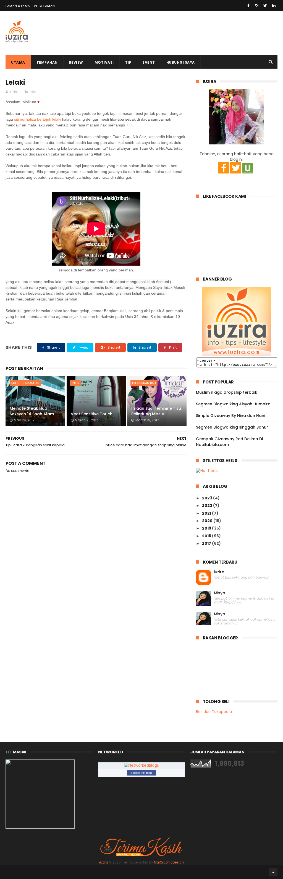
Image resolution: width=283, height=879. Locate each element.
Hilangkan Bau (144, 383)
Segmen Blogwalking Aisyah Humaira (233, 404)
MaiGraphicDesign (169, 862)
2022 (207, 505)
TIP (128, 62)
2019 (207, 528)
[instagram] (256, 5)
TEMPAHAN (47, 62)
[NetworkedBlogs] (141, 765)
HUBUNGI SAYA (180, 62)
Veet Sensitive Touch (91, 414)
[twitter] (265, 5)
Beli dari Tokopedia (214, 711)
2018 (207, 536)
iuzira (219, 572)
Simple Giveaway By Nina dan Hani (230, 415)
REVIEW (76, 62)
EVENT (149, 62)
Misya (219, 593)
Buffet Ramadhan (25, 383)
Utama (18, 62)
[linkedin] (273, 5)
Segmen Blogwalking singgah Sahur (232, 427)
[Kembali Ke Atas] (273, 872)
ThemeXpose (18, 872)
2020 (207, 520)
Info (33, 91)
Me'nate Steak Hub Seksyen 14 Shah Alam (32, 411)
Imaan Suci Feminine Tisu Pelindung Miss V (156, 411)
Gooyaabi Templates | (42, 872)
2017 (207, 543)
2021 (207, 513)
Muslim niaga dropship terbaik (226, 392)
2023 (207, 498)
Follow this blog (141, 772)
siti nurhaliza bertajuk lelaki (37, 119)
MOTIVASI (104, 62)
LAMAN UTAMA (18, 6)
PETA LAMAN (44, 6)
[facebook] (248, 5)
